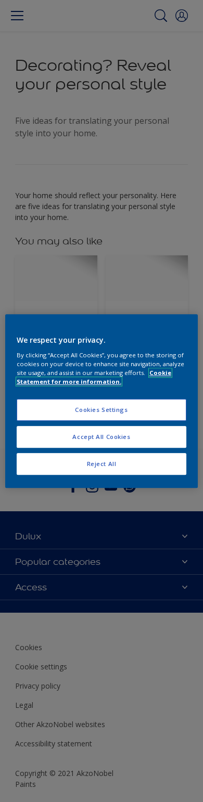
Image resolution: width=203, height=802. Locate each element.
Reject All (102, 464)
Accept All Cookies (101, 437)
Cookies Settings (101, 409)
